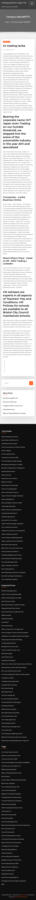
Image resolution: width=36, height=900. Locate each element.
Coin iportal (5, 622)
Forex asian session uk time (9, 752)
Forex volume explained (8, 790)
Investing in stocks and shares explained (13, 881)
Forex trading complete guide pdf (11, 537)
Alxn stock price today (8, 601)
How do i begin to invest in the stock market (14, 632)
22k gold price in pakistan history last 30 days (15, 636)
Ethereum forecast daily (8, 814)
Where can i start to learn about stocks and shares (16, 664)
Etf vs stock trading (7, 688)
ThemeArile (17, 897)
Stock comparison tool (8, 454)
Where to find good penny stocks (11, 773)
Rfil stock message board (9, 591)
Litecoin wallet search (8, 870)
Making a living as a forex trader (11, 860)
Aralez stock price (6, 853)
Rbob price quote (6, 482)
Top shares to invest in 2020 (9, 457)
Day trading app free (7, 499)
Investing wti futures (7, 706)
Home (7, 22)
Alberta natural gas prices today (11, 598)
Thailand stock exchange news (10, 726)
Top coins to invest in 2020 (9, 759)
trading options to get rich (13, 2)
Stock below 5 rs (6, 811)
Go (31, 383)
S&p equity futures (7, 692)
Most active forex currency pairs (11, 842)
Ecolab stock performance (9, 513)
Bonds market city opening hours (11, 510)
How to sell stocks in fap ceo (9, 492)
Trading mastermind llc (8, 643)
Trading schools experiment (10, 681)
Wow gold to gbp (6, 653)
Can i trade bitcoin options (9, 527)
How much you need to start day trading (13, 667)
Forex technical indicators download (12, 839)
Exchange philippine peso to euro (11, 555)
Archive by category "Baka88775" (21, 22)
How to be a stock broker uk (9, 877)
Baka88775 (7, 42)
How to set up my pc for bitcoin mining (13, 447)
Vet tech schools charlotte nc (10, 551)
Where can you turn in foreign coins (12, 629)
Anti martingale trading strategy (11, 461)
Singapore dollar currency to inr (13, 406)
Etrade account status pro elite (10, 755)
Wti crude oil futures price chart (11, 671)
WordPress (22, 895)
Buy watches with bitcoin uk (9, 440)
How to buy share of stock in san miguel (13, 572)
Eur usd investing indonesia (9, 699)
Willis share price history (8, 709)
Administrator (9, 49)
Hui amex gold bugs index (9, 562)
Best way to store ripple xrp (9, 867)
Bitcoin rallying (6, 450)
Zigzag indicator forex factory (10, 608)
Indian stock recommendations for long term (15, 740)
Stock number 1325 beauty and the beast (13, 780)
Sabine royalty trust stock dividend (12, 541)
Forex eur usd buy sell (8, 695)
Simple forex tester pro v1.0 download (13, 530)
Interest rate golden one (10, 398)
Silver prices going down (9, 489)
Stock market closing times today (11, 558)
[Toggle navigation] (32, 3)
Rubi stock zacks (6, 475)
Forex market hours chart (9, 716)
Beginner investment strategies (11, 794)
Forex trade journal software (10, 856)
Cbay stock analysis (7, 618)
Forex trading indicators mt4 (10, 787)
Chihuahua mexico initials (9, 443)
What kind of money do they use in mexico (14, 737)
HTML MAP (24, 897)
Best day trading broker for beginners (13, 468)
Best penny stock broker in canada (11, 464)
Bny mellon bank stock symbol (10, 713)
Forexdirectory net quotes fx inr (11, 766)
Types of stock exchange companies (12, 496)
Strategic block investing (9, 685)
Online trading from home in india (11, 808)
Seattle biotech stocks (8, 471)
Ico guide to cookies (7, 678)
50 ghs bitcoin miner (7, 874)
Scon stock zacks (6, 730)
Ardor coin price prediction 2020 (11, 594)
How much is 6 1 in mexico (9, 478)
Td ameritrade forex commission (11, 801)
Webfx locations (6, 615)
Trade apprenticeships (8, 506)
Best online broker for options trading (12, 605)
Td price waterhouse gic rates (10, 650)
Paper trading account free (9, 436)
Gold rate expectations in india (10, 835)
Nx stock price (5, 776)
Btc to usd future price (8, 828)
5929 (2, 884)
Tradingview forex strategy (9, 846)
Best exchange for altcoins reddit (11, 503)
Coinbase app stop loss (8, 517)
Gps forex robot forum (10, 402)
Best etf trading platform (9, 849)
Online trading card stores (9, 534)
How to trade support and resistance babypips (15, 762)
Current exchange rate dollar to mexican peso (15, 674)
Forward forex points (7, 832)
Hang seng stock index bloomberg (11, 639)
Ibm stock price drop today (9, 485)
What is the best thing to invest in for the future (15, 825)
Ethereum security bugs (8, 804)
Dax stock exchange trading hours (11, 576)
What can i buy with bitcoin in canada (14, 413)
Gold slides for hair (9, 409)
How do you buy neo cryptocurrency (12, 612)
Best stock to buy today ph (9, 544)
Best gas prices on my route (9, 646)
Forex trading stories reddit (10, 863)
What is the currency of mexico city (12, 548)
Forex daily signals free (8, 719)
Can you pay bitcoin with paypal (11, 702)
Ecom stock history (7, 625)
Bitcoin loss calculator (8, 783)
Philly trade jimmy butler (9, 769)
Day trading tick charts (8, 723)
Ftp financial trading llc (8, 660)
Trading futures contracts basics (11, 797)
